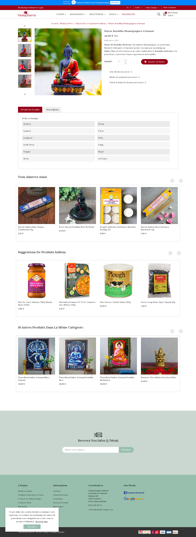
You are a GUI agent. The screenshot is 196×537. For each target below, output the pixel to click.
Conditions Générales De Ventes (31, 495)
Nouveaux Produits (60, 503)
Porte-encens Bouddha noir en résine (77, 227)
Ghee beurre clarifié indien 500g (115, 302)
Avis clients (130, 485)
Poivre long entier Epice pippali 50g (158, 302)
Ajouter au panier (154, 62)
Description (52, 109)
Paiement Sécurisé (60, 495)
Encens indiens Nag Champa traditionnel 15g (31, 228)
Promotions (58, 499)
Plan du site (22, 507)
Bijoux (114, 14)
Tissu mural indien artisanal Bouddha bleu (76, 378)
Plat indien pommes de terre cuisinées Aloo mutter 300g (77, 303)
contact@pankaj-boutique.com (100, 510)
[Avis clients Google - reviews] (134, 499)
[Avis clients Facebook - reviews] (134, 492)
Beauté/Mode (97, 14)
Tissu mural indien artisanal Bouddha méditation (117, 378)
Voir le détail (39, 204)
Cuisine (61, 14)
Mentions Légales (25, 491)
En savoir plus (41, 521)
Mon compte (58, 507)
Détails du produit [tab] (30, 109)
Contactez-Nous (24, 503)
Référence (109, 40)
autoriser (32, 526)
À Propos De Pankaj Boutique (29, 499)
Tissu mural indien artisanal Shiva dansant (33, 378)
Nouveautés (128, 14)
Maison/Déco (78, 14)
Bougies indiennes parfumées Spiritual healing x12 (117, 228)
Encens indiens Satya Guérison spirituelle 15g (155, 228)
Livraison (57, 491)
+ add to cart (34, 204)
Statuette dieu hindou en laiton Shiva (158, 377)
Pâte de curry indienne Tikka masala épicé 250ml (35, 303)
